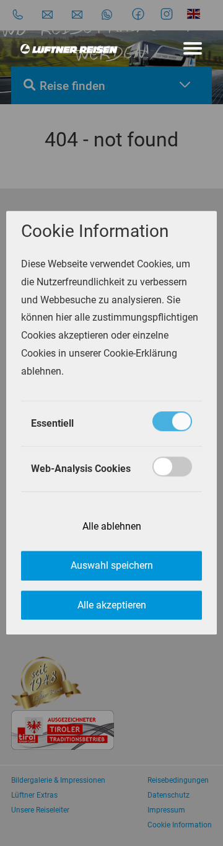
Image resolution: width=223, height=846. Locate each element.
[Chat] (106, 14)
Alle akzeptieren (111, 605)
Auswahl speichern (112, 566)
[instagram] (168, 14)
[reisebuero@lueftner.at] (77, 14)
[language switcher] (195, 14)
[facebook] (140, 14)
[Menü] (192, 48)
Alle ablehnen (111, 526)
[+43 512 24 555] (17, 14)
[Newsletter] (47, 14)
